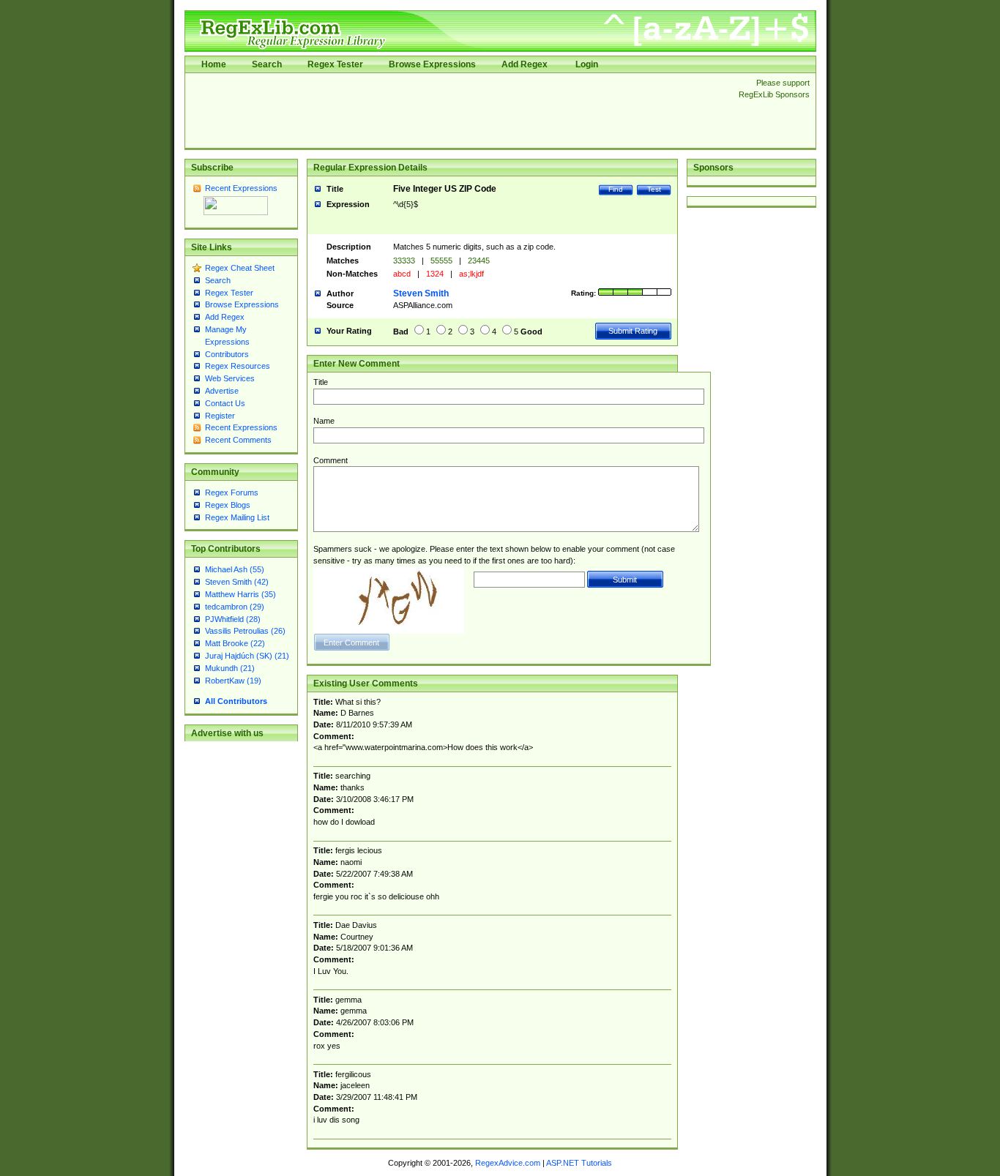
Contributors (227, 354)
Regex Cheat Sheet (240, 267)
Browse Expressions (432, 64)
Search (267, 64)
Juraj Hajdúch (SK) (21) (247, 655)
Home (213, 64)
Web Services (230, 378)
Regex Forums (231, 492)
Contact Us (225, 403)
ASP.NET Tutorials (579, 1162)
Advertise (222, 390)
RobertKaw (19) (233, 680)
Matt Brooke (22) (235, 643)
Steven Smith (421, 293)
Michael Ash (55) (234, 569)
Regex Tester (335, 64)
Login (586, 64)
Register (220, 415)
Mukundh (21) (230, 668)
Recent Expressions (241, 188)
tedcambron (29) (234, 606)
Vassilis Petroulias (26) (245, 630)
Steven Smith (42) (237, 581)
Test (654, 189)
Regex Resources (237, 366)
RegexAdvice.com (507, 1162)
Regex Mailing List (237, 517)
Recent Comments (238, 439)
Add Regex (524, 64)
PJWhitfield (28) (233, 619)
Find (615, 189)
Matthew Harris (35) (240, 594)
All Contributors (236, 701)
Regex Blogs (227, 505)
